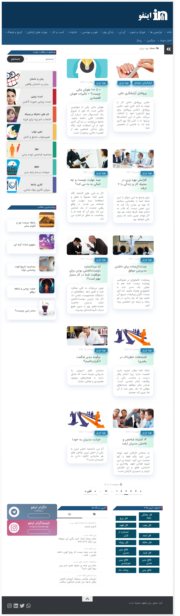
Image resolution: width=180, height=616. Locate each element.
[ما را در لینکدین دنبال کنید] (15, 605)
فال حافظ (147, 542)
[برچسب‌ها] (94, 514)
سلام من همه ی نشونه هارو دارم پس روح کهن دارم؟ (77, 567)
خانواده (73, 32)
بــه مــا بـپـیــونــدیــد (38, 515)
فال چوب (146, 525)
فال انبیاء (147, 553)
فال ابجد (147, 535)
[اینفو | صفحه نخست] (152, 15)
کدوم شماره (90, 526)
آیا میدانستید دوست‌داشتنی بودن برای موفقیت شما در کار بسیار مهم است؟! (85, 272)
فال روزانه (123, 542)
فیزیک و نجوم (137, 32)
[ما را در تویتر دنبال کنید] (22, 605)
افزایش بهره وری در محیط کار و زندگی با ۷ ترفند (132, 184)
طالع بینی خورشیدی (125, 561)
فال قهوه (124, 525)
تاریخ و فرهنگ (14, 32)
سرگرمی (151, 40)
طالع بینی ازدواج (147, 571)
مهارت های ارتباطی (37, 32)
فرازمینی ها (156, 32)
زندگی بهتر (108, 32)
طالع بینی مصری (124, 551)
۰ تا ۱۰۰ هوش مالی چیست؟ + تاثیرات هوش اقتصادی (85, 94)
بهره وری (101, 83)
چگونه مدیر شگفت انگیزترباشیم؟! (88, 359)
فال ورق (124, 518)
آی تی (122, 32)
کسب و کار (58, 32)
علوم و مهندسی (90, 32)
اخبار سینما (166, 40)
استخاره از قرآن (123, 533)
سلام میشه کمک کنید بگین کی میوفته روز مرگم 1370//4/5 (77, 540)
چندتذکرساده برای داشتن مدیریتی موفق (131, 268)
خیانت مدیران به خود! (86, 439)
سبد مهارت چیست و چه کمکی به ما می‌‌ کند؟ (85, 182)
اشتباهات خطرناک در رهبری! (133, 359)
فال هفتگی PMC (147, 516)
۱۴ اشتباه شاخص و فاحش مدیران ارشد (134, 441)
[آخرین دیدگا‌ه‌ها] (69, 514)
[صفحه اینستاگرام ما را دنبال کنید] (9, 605)
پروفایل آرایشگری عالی (132, 93)
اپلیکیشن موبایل (143, 83)
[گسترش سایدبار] (168, 49)
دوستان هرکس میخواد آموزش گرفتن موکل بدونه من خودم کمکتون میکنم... (77, 580)
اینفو (144, 603)
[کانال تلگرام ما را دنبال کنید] (28, 605)
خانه (169, 32)
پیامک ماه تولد (123, 571)
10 (106, 491)
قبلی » (88, 491)
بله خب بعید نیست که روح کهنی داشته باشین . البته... (76, 553)
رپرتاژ (139, 40)
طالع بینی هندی (147, 561)
